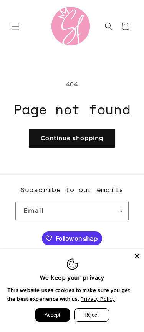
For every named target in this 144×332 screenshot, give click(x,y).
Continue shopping (72, 138)
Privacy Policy (98, 298)
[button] (15, 26)
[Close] (137, 256)
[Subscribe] (119, 211)
